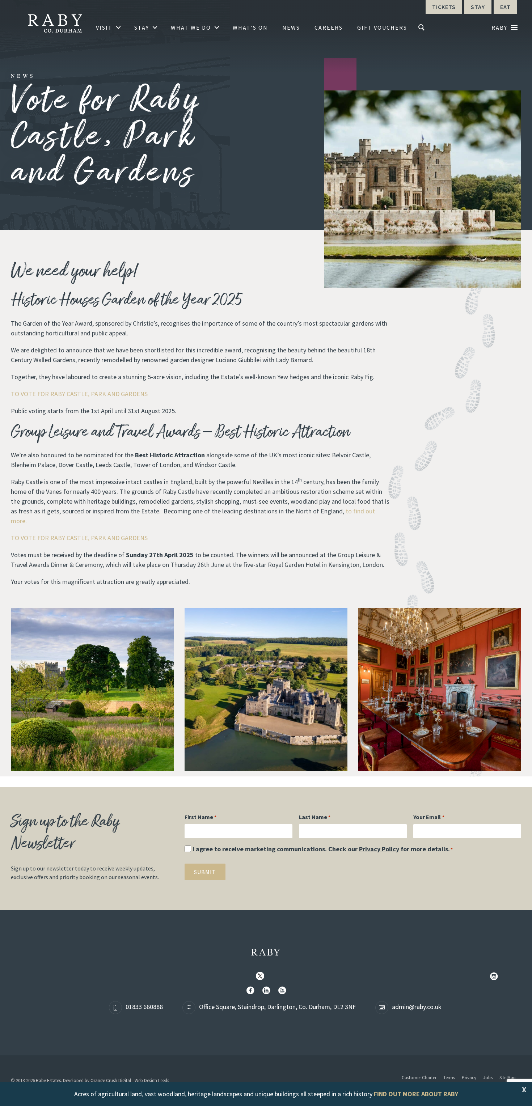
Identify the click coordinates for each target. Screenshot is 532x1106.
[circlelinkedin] (267, 991)
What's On (250, 27)
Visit (104, 27)
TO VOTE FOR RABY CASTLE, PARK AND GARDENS (79, 394)
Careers (328, 27)
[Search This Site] (422, 27)
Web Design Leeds (152, 1080)
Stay (141, 27)
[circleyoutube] (283, 991)
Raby (266, 953)
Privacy (469, 1078)
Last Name (314, 817)
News (291, 27)
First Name (200, 817)
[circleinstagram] (495, 977)
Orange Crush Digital (110, 1080)
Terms (449, 1078)
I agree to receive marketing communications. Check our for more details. (323, 849)
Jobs (488, 1078)
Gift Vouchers (382, 27)
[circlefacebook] (251, 991)
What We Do (191, 27)
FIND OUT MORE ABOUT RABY (416, 1094)
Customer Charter (419, 1078)
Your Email (428, 817)
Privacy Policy (379, 849)
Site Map (507, 1078)
